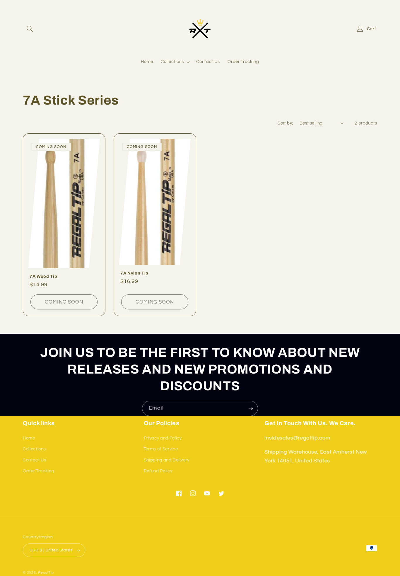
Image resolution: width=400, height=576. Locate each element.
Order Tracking (38, 471)
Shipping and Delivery (166, 460)
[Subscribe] (251, 408)
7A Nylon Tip (134, 272)
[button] (30, 29)
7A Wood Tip (43, 276)
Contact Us (35, 460)
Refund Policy (158, 471)
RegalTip (46, 573)
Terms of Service (161, 449)
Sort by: (285, 123)
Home (29, 438)
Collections (34, 449)
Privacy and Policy (163, 438)
